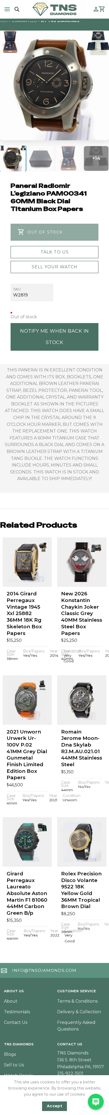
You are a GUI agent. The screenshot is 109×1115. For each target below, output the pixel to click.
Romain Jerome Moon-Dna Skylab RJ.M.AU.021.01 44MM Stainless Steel (81, 748)
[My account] (96, 9)
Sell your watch (55, 266)
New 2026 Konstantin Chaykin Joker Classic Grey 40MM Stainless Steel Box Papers (81, 613)
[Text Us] (96, 1102)
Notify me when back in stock (54, 336)
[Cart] (102, 9)
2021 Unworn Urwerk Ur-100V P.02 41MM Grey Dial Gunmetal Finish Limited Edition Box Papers (27, 755)
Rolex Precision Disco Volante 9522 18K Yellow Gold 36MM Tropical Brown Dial (81, 890)
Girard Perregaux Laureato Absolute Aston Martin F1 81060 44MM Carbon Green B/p (27, 893)
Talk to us (54, 252)
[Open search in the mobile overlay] (16, 9)
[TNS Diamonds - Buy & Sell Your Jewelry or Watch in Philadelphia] (54, 9)
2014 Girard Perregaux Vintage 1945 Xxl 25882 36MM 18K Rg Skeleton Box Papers (24, 613)
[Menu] (7, 9)
